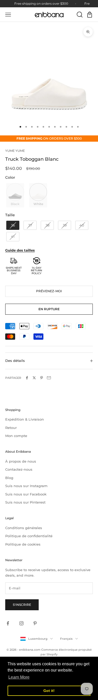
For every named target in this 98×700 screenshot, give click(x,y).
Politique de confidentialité (29, 536)
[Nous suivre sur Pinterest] (35, 623)
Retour (11, 428)
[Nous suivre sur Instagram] (21, 623)
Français (66, 639)
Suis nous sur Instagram (26, 486)
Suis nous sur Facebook (26, 494)
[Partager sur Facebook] (27, 378)
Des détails (15, 360)
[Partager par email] (49, 378)
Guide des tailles (20, 250)
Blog (9, 478)
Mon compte (16, 436)
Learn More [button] (19, 677)
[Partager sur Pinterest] (41, 378)
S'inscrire (22, 605)
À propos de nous (20, 461)
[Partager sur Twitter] (34, 378)
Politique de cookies (23, 544)
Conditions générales (23, 528)
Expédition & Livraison (24, 419)
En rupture (49, 309)
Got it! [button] (49, 691)
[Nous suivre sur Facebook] (7, 623)
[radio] (14, 195)
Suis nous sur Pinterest (25, 502)
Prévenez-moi (49, 291)
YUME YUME (15, 151)
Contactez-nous (18, 469)
